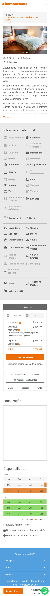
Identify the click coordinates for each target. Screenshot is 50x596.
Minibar (12, 145)
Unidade (8, 574)
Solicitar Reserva (13, 591)
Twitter (39, 388)
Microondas (36, 152)
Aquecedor (13, 164)
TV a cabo (35, 191)
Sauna (33, 239)
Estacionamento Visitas (38, 247)
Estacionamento (16, 137)
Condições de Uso (29, 584)
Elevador (34, 198)
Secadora (35, 158)
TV (9, 191)
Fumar (11, 158)
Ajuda (25, 580)
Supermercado (15, 290)
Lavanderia (14, 227)
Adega (11, 179)
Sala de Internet (12, 256)
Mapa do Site (37, 580)
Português (9, 560)
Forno (33, 179)
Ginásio (34, 227)
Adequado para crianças (16, 199)
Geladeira (35, 137)
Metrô (11, 283)
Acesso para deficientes (14, 208)
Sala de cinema (16, 263)
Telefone (34, 185)
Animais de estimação (36, 145)
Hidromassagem (16, 247)
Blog (14, 584)
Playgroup (35, 263)
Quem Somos (12, 580)
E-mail (10, 388)
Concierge (13, 233)
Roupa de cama (38, 164)
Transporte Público (35, 283)
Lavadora (13, 152)
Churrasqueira (15, 239)
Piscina (34, 233)
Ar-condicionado (37, 172)
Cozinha (12, 171)
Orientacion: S (14, 218)
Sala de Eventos (34, 256)
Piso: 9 (32, 218)
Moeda (8, 567)
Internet (12, 185)
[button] (20, 323)
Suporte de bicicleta (13, 271)
